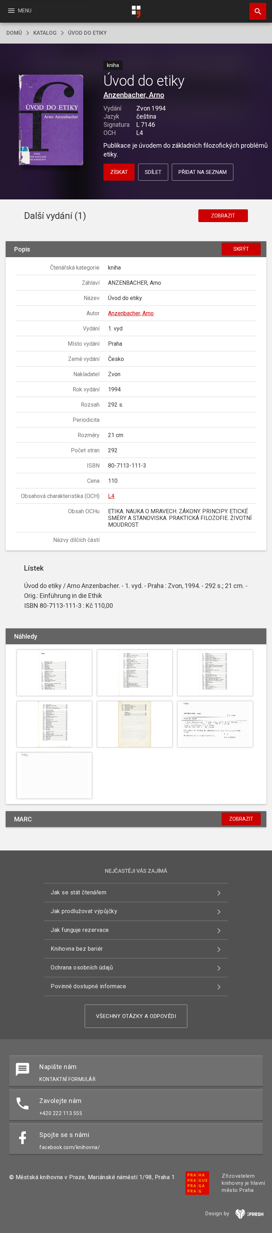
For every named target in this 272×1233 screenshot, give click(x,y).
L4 (111, 496)
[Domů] (136, 12)
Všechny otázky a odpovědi (136, 1016)
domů (14, 33)
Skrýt (241, 249)
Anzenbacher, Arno (133, 95)
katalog (45, 33)
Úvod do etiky (87, 33)
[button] (51, 120)
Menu (19, 10)
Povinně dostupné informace (88, 986)
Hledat (255, 11)
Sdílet (153, 172)
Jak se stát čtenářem (78, 892)
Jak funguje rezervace (80, 930)
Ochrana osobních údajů (82, 967)
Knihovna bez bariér (77, 948)
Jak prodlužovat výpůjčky (84, 911)
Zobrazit (223, 216)
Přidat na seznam (202, 172)
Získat (119, 172)
